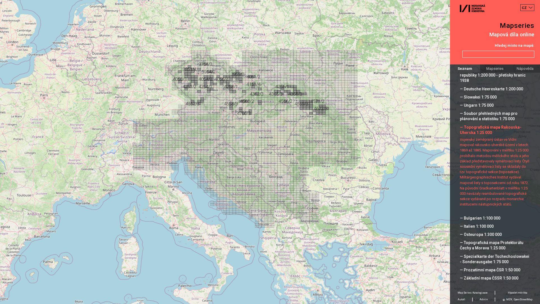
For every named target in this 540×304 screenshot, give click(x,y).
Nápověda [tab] (525, 68)
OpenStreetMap (523, 299)
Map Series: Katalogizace (473, 292)
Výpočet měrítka (517, 292)
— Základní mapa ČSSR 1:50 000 (489, 278)
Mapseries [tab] (494, 68)
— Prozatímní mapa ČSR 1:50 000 (490, 270)
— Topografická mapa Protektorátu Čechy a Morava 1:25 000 (491, 245)
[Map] (270, 152)
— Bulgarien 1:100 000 (480, 218)
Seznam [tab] (465, 68)
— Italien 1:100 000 (477, 226)
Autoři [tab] (461, 299)
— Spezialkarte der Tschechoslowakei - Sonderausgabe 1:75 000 (494, 259)
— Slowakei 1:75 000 (478, 97)
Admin (484, 299)
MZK (509, 299)
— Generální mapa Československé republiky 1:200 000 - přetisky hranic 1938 (493, 75)
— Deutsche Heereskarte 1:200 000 (491, 89)
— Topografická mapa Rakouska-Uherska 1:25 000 (490, 130)
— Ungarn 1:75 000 (477, 105)
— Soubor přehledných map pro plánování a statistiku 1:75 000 (489, 116)
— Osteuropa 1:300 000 (481, 234)
